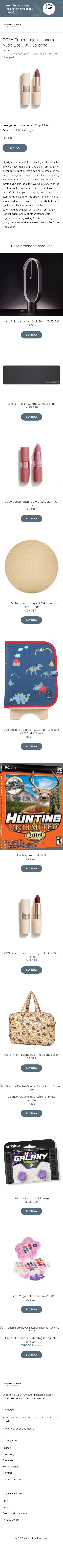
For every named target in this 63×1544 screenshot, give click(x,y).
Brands (7, 1447)
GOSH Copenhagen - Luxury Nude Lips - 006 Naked (31, 955)
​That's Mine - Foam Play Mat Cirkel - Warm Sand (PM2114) (31, 605)
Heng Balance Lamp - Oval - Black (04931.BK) (31, 321)
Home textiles (26, 125)
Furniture (8, 1460)
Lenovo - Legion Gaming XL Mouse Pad (31, 403)
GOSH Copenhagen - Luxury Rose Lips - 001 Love (31, 503)
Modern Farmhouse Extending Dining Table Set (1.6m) (31, 1339)
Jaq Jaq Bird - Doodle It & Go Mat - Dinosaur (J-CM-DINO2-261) (31, 731)
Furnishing (8, 1454)
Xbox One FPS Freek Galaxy (31, 1198)
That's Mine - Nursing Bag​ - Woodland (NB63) (31, 1054)
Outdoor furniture (13, 1479)
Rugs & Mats (42, 125)
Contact (7, 1507)
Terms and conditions (15, 1513)
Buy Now (14, 147)
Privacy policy (11, 1519)
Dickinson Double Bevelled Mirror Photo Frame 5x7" (32, 1098)
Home (6, 50)
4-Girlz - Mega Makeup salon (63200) (31, 1296)
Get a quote (48, 6)
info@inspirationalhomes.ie (18, 1428)
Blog (5, 1501)
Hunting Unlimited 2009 (31, 855)
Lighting (7, 1472)
